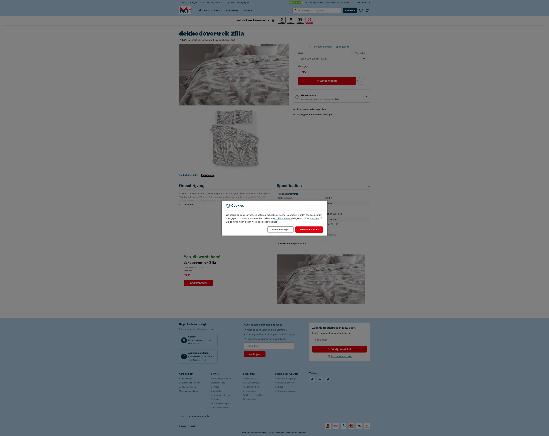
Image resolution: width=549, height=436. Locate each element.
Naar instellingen (280, 229)
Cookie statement (283, 218)
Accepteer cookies (309, 229)
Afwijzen (314, 218)
